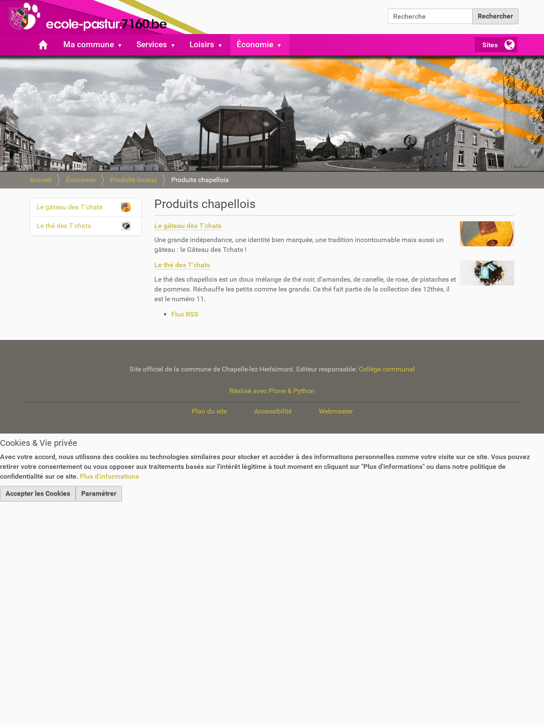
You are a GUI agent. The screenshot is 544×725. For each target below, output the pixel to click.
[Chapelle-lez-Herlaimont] (106, 17)
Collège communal (387, 369)
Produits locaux (133, 180)
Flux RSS (184, 314)
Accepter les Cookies (38, 493)
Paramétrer (98, 493)
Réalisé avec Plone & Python (272, 391)
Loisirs (202, 44)
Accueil (40, 180)
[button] (123, 44)
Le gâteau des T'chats (187, 226)
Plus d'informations (109, 476)
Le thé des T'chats (182, 265)
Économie (255, 44)
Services (151, 44)
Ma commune (88, 44)
